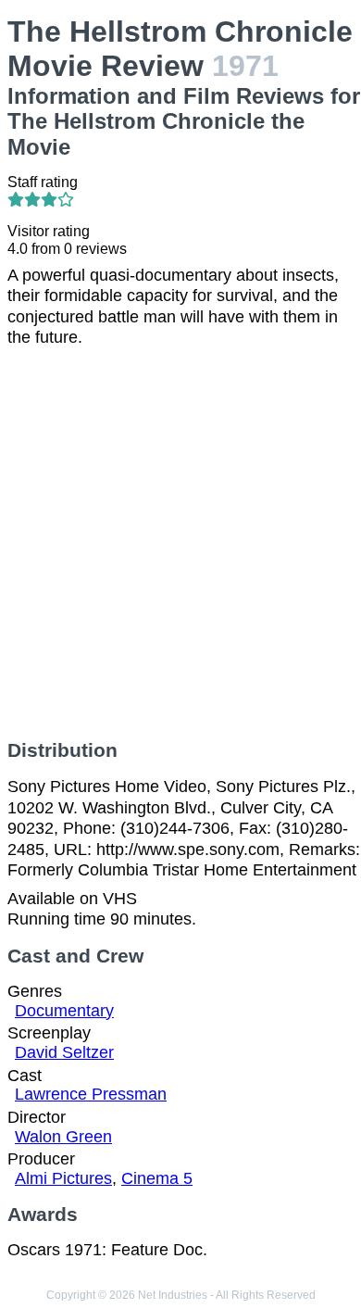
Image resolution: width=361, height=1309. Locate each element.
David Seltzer (64, 1052)
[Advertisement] (180, 543)
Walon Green (63, 1136)
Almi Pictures (63, 1178)
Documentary (64, 1010)
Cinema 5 (157, 1178)
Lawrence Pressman (91, 1094)
